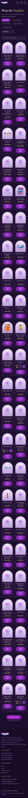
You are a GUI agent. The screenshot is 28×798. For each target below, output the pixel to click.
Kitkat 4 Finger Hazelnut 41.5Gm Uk (7, 698)
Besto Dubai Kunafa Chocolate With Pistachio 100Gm (7, 641)
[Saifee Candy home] (4, 2)
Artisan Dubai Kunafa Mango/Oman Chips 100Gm (7, 113)
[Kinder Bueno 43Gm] (20, 354)
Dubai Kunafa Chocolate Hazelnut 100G (20, 641)
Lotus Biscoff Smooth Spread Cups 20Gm (7, 226)
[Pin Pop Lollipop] (20, 74)
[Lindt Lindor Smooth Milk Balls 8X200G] (20, 133)
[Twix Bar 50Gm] (20, 273)
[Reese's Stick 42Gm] (7, 439)
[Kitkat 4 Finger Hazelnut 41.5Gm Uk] (7, 689)
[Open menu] (25, 2)
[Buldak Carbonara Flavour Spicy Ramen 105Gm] (7, 74)
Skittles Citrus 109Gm (7, 335)
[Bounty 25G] (7, 300)
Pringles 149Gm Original (7, 254)
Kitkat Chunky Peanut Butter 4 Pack (20, 698)
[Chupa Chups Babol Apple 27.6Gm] (20, 439)
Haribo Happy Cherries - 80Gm (7, 198)
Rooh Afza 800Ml (7, 502)
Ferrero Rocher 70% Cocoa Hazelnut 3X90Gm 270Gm (7, 171)
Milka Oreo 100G (20, 253)
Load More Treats (14, 717)
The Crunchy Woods (6, 757)
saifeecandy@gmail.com (7, 781)
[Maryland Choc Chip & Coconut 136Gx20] (20, 217)
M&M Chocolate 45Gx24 (20, 308)
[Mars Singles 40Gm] (20, 522)
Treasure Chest (5, 770)
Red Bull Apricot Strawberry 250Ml (7, 362)
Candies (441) (6, 23)
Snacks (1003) (18, 23)
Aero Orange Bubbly (20, 391)
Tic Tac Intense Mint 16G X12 (20, 476)
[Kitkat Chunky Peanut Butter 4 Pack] (20, 689)
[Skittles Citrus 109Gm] (7, 327)
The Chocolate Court (6, 753)
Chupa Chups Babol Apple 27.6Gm (20, 447)
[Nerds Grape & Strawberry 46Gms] (20, 190)
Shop (2, 768)
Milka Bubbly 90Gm (7, 391)
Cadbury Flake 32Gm (7, 141)
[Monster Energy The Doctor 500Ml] (20, 327)
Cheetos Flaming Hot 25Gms (7, 584)
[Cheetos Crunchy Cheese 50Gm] (7, 549)
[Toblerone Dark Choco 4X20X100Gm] (20, 162)
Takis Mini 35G (20, 612)
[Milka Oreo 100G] (20, 246)
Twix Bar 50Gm (20, 280)
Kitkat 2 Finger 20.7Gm (20, 111)
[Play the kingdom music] (17, 2)
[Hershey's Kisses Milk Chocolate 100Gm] (20, 410)
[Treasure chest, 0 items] (21, 2)
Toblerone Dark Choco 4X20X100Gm (20, 171)
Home (2, 766)
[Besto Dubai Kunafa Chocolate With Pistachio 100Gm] (7, 632)
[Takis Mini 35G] (20, 604)
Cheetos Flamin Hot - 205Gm (20, 557)
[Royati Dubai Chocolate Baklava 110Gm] (20, 660)
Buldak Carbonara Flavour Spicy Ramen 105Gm (8, 84)
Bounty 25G (7, 307)
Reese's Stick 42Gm (7, 446)
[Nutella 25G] (7, 522)
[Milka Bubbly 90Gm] (7, 383)
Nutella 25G (7, 529)
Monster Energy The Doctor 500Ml (20, 335)
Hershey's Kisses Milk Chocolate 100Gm (20, 419)
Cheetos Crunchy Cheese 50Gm (7, 557)
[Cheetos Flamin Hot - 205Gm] (20, 549)
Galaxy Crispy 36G (7, 418)
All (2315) (5, 20)
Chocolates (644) (16, 20)
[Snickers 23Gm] (7, 273)
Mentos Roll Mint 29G (8, 476)
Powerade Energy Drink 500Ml (20, 503)
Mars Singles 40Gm (20, 529)
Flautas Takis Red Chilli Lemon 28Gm (7, 613)
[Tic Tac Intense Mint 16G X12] (20, 468)
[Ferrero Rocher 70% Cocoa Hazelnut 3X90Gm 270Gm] (7, 162)
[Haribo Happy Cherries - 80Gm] (7, 190)
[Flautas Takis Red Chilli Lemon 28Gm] (7, 604)
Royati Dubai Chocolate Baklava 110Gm (20, 669)
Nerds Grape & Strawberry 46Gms (20, 198)
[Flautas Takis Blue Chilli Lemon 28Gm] (20, 47)
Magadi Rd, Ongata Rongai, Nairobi (10, 783)
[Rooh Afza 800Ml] (7, 495)
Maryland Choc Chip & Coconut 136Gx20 (20, 226)
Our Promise (4, 772)
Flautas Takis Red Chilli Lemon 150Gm (20, 585)
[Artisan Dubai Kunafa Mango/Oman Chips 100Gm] (7, 103)
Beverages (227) (7, 27)
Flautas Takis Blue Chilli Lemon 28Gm (20, 55)
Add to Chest (7, 63)
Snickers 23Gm (7, 280)
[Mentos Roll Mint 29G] (7, 468)
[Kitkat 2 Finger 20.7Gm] (20, 103)
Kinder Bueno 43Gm (20, 362)
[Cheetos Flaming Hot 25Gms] (7, 576)
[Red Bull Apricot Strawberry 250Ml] (7, 354)
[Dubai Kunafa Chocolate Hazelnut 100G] (20, 632)
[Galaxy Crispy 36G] (7, 410)
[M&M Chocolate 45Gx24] (20, 300)
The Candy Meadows (6, 755)
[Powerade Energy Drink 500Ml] (20, 495)
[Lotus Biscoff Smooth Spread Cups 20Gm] (7, 217)
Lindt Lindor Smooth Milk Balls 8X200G (20, 142)
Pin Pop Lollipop (20, 82)
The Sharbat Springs (6, 759)
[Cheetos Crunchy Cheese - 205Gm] (7, 47)
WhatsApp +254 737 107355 (9, 779)
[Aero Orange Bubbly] (20, 383)
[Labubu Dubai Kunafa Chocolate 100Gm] (7, 660)
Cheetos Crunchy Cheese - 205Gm (7, 55)
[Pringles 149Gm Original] (7, 246)
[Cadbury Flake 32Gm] (7, 133)
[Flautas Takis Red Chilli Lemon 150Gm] (20, 576)
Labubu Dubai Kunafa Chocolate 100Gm (7, 669)
